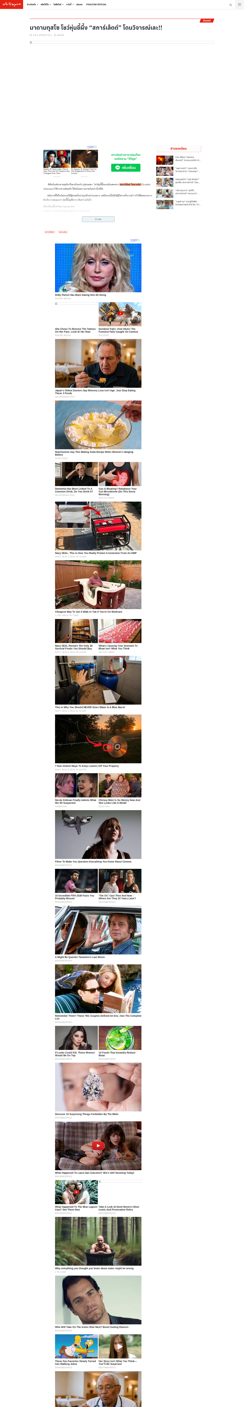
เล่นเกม (79, 4)
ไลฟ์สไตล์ (57, 4)
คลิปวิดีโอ (45, 4)
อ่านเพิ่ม (98, 219)
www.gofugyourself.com (65, 211)
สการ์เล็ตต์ (49, 232)
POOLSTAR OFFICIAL (96, 4)
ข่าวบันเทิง (31, 4)
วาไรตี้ (68, 4)
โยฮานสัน (63, 232)
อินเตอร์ (207, 20)
